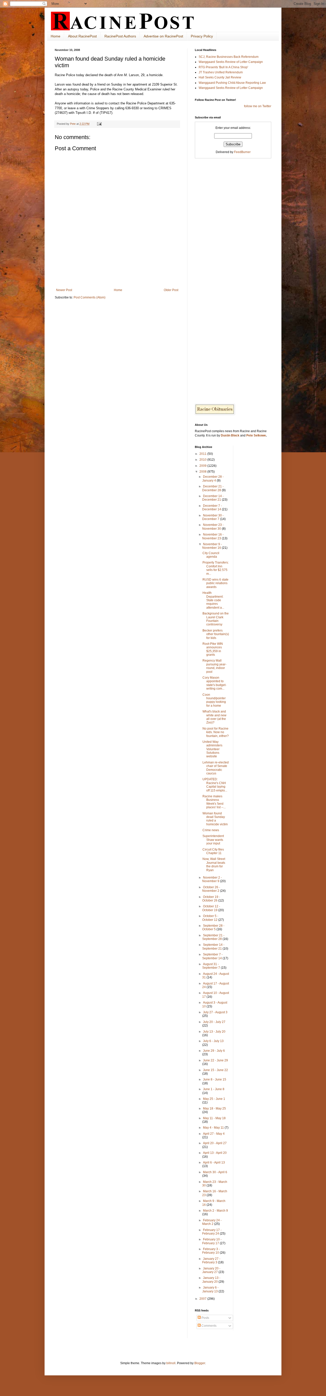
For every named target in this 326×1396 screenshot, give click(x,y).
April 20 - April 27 (215, 1143)
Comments (208, 1325)
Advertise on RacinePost (163, 36)
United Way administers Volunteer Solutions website (212, 749)
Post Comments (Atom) (89, 297)
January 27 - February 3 (211, 1260)
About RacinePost (82, 36)
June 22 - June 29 (215, 1060)
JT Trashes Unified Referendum (221, 72)
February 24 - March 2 (212, 1222)
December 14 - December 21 (213, 497)
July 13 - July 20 (214, 1031)
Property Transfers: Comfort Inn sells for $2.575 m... (215, 568)
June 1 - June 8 (213, 1089)
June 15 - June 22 (215, 1070)
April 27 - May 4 (214, 1133)
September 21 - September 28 (213, 937)
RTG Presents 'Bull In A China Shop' (223, 67)
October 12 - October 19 (211, 908)
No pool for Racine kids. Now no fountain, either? (215, 732)
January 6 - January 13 (210, 1289)
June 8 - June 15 (214, 1079)
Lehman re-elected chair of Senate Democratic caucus (215, 768)
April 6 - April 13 (214, 1162)
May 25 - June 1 (214, 1099)
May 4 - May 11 (214, 1127)
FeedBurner (242, 152)
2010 (203, 459)
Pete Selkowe (256, 435)
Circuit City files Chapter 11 (213, 851)
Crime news (210, 830)
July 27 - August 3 (215, 1012)
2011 (203, 454)
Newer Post (64, 290)
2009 (203, 466)
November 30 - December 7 (213, 517)
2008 (203, 471)
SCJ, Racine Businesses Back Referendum (229, 57)
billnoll (170, 1363)
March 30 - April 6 (215, 1172)
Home (55, 36)
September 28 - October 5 (213, 927)
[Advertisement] (117, 274)
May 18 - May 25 (214, 1108)
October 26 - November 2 (211, 889)
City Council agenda (210, 554)
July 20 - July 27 (214, 1022)
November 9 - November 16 (212, 546)
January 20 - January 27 (211, 1270)
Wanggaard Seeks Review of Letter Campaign (231, 62)
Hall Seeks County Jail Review (220, 77)
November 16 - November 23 (213, 536)
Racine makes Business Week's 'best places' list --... (214, 802)
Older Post (171, 290)
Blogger (199, 1363)
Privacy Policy (202, 36)
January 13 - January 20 (211, 1279)
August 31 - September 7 (211, 965)
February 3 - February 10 (211, 1250)
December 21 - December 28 (213, 488)
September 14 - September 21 (213, 946)
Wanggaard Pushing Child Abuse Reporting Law (232, 83)
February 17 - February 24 (212, 1231)
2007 (203, 1299)
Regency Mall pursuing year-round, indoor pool (214, 666)
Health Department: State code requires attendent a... (213, 600)
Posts (205, 1318)
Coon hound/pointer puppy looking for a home (214, 700)
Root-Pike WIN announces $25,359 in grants (212, 649)
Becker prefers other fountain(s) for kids (215, 634)
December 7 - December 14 (212, 507)
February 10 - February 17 (212, 1241)
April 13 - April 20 (215, 1153)
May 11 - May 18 (214, 1118)
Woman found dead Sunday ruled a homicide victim (215, 819)
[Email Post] (99, 123)
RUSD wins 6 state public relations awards (215, 583)
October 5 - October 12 (210, 917)
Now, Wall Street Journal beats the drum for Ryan (213, 864)
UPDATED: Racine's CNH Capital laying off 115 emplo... (214, 784)
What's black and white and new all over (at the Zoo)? (214, 717)
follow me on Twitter (257, 106)
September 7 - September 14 (212, 956)
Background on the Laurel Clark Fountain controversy (215, 619)
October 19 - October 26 (211, 898)
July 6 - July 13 (213, 1041)
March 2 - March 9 (215, 1210)
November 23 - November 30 (213, 526)
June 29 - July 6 (214, 1050)
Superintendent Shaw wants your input (213, 839)
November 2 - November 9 (212, 879)
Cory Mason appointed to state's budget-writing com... (214, 683)
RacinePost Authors (120, 36)
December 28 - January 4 (213, 478)
